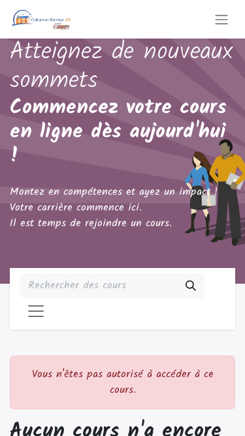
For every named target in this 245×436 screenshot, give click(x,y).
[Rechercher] (190, 285)
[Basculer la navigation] (221, 19)
